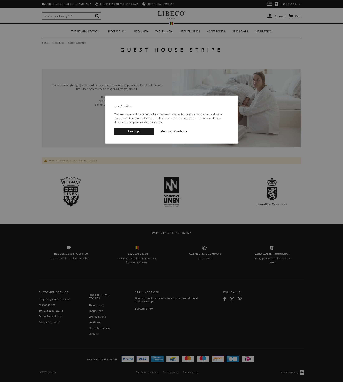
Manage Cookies (173, 131)
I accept (134, 131)
